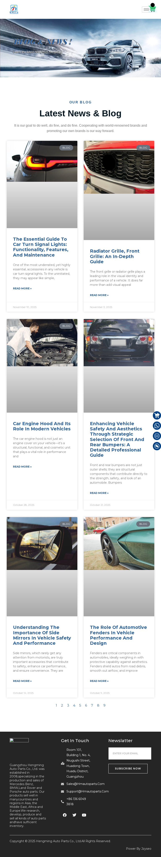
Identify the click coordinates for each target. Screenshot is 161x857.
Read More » (22, 288)
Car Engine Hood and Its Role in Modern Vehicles (42, 426)
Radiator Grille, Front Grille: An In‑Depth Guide (114, 256)
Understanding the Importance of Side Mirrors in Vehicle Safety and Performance (42, 635)
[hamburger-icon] (146, 9)
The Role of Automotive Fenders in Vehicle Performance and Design (118, 635)
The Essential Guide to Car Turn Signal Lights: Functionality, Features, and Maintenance (40, 247)
